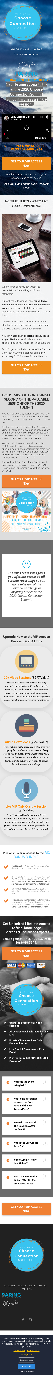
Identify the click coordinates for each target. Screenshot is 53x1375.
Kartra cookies (33, 1351)
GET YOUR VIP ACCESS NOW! (26, 163)
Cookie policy (19, 1351)
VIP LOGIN (27, 1289)
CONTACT (42, 1285)
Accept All (26, 1366)
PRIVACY (22, 1285)
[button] (45, 1081)
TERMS (32, 1285)
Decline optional (26, 1360)
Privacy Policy (26, 1355)
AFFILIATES (9, 1285)
